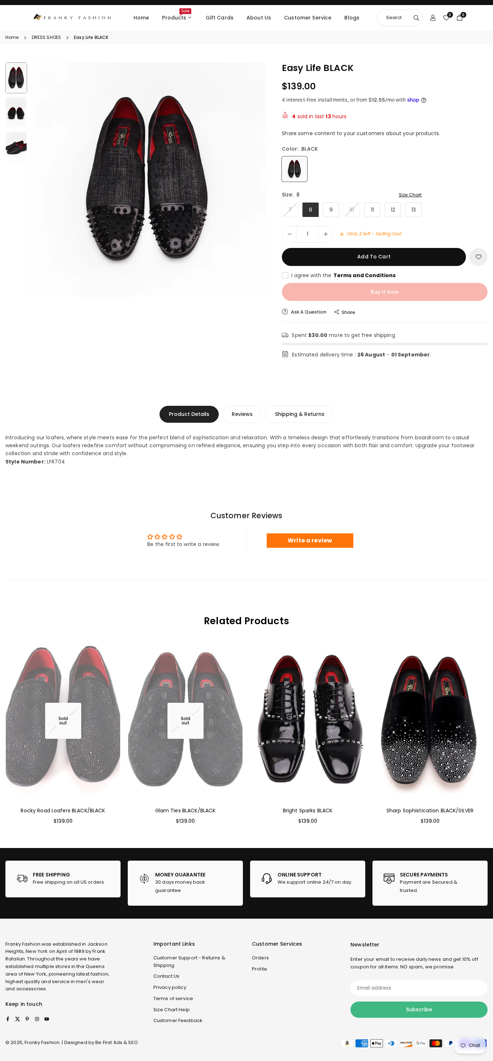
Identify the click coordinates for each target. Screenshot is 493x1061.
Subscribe (419, 1009)
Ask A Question (308, 311)
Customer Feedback (177, 1020)
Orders (260, 957)
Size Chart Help (171, 1009)
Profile (259, 968)
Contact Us (166, 976)
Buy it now (384, 292)
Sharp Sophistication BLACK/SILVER (430, 810)
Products (175, 14)
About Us (259, 17)
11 (372, 209)
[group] (148, 179)
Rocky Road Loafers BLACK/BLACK (63, 810)
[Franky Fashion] (72, 17)
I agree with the (343, 275)
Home (141, 17)
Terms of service (173, 998)
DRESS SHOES (46, 37)
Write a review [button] (310, 540)
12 (393, 209)
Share (348, 312)
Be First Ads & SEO (116, 1042)
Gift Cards (220, 17)
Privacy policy (169, 987)
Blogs (351, 17)
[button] (248, 180)
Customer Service (307, 17)
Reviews (242, 414)
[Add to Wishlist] (479, 257)
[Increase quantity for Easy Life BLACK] (325, 234)
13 (413, 209)
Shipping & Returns (299, 414)
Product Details (189, 414)
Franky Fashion (22, 944)
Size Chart (410, 195)
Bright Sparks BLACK (308, 810)
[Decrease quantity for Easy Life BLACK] (289, 234)
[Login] (433, 17)
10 (351, 209)
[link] (63, 879)
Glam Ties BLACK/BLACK (185, 810)
